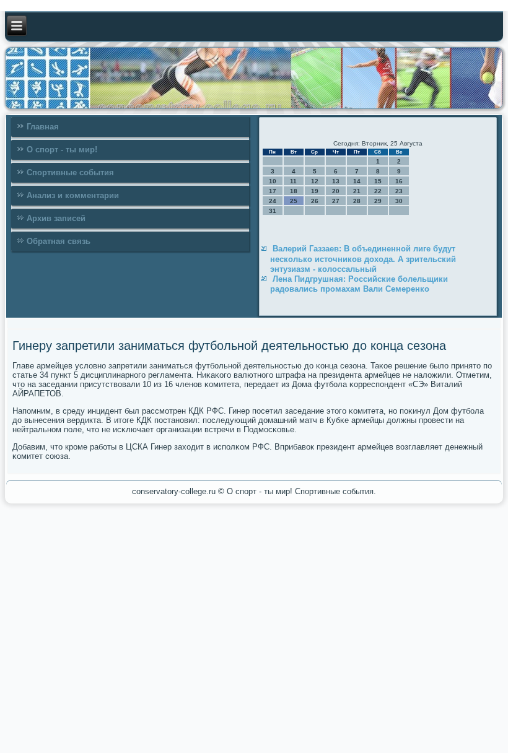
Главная (43, 126)
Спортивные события (70, 172)
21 (357, 191)
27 (335, 201)
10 (272, 181)
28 (357, 201)
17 (272, 191)
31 (272, 210)
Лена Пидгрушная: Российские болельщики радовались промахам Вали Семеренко (359, 284)
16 (399, 181)
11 (293, 181)
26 (314, 201)
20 (335, 191)
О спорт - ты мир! (62, 149)
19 (314, 191)
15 (378, 181)
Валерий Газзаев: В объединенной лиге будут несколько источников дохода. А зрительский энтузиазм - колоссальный (363, 259)
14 (357, 181)
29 (378, 201)
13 (335, 181)
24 (272, 201)
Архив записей (56, 218)
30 (399, 201)
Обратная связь (58, 241)
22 (378, 191)
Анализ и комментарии (73, 195)
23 (399, 191)
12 (314, 181)
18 (293, 191)
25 (293, 201)
